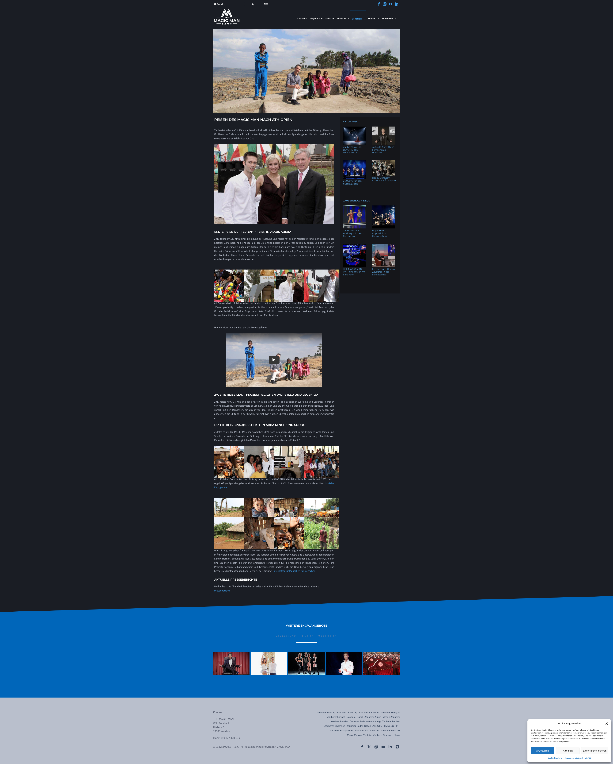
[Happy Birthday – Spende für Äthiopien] (383, 168)
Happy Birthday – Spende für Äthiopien (384, 179)
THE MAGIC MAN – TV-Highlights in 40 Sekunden (354, 272)
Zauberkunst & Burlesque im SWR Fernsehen (353, 233)
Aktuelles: (350, 121)
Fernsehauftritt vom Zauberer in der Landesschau (383, 272)
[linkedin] (396, 4)
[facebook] (379, 4)
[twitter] (369, 747)
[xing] (397, 747)
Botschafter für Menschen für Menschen (294, 571)
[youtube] (391, 4)
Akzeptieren (542, 750)
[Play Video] (274, 360)
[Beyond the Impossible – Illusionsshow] (383, 216)
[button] (606, 723)
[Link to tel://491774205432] (253, 4)
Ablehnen (568, 750)
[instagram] (385, 4)
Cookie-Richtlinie (555, 758)
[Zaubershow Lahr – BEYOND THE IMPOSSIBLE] (354, 136)
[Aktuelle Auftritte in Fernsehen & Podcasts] (383, 136)
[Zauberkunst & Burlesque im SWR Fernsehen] (354, 216)
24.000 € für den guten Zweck (352, 182)
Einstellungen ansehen (594, 750)
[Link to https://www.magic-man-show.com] (266, 4)
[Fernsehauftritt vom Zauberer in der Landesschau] (383, 255)
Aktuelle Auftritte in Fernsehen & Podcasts (383, 150)
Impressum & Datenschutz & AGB (578, 758)
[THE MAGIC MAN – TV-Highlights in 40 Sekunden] (354, 255)
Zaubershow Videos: (356, 200)
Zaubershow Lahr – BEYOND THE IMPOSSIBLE (353, 150)
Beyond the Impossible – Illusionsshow (379, 233)
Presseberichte (222, 590)
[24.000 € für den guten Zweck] (354, 169)
